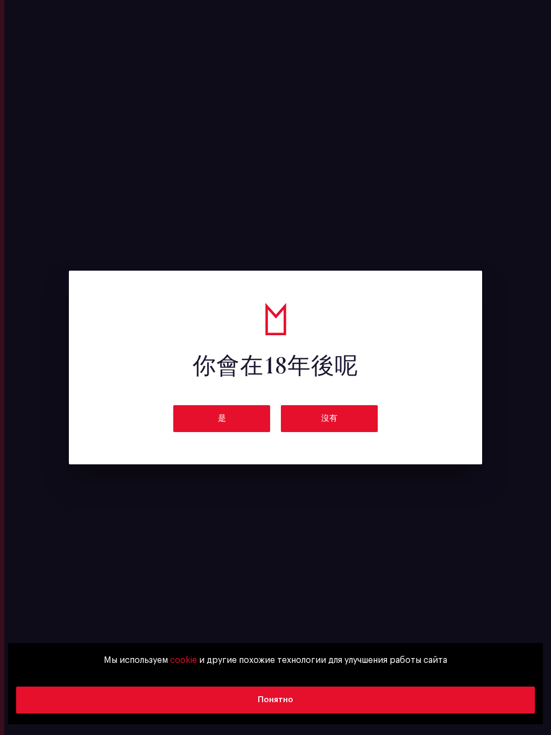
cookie (183, 660)
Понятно (275, 700)
